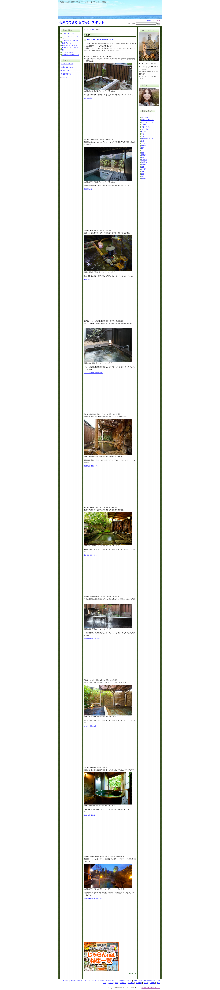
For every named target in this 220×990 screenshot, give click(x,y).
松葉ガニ (144, 160)
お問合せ (149, 20)
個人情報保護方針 (147, 138)
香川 (142, 174)
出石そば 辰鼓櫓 (67, 52)
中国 (142, 134)
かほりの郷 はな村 (90, 726)
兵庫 (142, 141)
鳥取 (142, 176)
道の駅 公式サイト (67, 64)
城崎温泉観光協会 (67, 67)
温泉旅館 (144, 162)
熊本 (142, 167)
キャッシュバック (147, 122)
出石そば (144, 143)
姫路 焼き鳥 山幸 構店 (69, 45)
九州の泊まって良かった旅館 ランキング (100, 39)
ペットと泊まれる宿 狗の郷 (93, 373)
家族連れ (144, 155)
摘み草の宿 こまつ (90, 555)
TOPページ (87, 29)
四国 (142, 148)
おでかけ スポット (147, 120)
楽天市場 (64, 77)
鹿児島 (143, 178)
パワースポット (146, 127)
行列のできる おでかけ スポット (82, 22)
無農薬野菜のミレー (67, 74)
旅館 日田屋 (88, 279)
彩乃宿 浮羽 (88, 98)
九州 (93, 29)
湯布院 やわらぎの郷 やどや (93, 898)
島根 (142, 157)
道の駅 (143, 169)
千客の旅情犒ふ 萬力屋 (92, 639)
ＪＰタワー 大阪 (68, 33)
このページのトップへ (130, 973)
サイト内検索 (131, 23)
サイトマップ (156, 20)
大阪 (142, 153)
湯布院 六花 (88, 189)
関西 (142, 171)
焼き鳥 (143, 164)
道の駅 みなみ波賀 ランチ (70, 55)
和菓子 (143, 145)
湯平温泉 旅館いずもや (92, 466)
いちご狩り (145, 117)
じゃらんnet (65, 70)
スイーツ (144, 124)
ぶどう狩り (145, 129)
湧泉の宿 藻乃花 (89, 815)
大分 (142, 150)
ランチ (143, 131)
